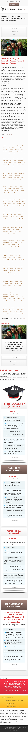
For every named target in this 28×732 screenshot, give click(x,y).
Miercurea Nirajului (6, 227)
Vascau (18, 307)
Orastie (9, 244)
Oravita (13, 244)
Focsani (9, 203)
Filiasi (23, 201)
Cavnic (4, 179)
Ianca (23, 212)
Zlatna (23, 313)
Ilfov (11, 214)
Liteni (14, 218)
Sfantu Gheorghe (20, 274)
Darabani (4, 192)
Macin (13, 220)
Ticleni (10, 298)
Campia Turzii (21, 173)
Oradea (4, 244)
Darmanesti (10, 192)
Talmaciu (19, 285)
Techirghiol (12, 296)
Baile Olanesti (19, 151)
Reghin (13, 261)
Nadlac (14, 233)
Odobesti (23, 240)
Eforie (10, 199)
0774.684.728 (11, 1)
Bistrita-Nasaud (5, 160)
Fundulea (19, 203)
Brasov (14, 164)
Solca (21, 281)
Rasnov (4, 261)
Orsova (18, 244)
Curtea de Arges (5, 190)
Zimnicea (18, 313)
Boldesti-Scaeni (20, 160)
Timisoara (18, 298)
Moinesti (17, 229)
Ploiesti (15, 253)
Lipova (10, 218)
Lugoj (4, 220)
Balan (15, 153)
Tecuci (18, 296)
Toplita (7, 300)
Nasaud (19, 233)
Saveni (15, 272)
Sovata (11, 283)
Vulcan (4, 313)
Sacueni (8, 266)
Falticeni (24, 199)
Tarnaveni (11, 294)
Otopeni (10, 246)
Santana (19, 270)
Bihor (17, 158)
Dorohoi (13, 194)
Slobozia (16, 281)
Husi (14, 212)
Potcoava (4, 257)
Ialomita (18, 212)
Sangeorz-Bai (5, 270)
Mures (20, 231)
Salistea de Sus (5, 268)
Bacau (13, 147)
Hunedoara (9, 212)
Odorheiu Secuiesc (6, 242)
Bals (24, 153)
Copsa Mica (10, 186)
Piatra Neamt (5, 253)
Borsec (15, 162)
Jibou (17, 216)
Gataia (8, 205)
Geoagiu (13, 205)
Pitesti (10, 253)
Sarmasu (4, 272)
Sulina (14, 285)
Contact (19, 1)
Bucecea (9, 166)
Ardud (13, 145)
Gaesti (24, 203)
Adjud (8, 140)
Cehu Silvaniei (15, 179)
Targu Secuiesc (5, 294)
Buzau (4, 171)
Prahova (9, 257)
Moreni (11, 231)
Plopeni (20, 253)
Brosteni (4, 166)
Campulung (10, 175)
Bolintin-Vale (5, 162)
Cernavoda (22, 179)
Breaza (18, 164)
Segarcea (9, 274)
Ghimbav (4, 207)
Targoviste (9, 287)
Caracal (4, 177)
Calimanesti (10, 173)
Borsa (10, 162)
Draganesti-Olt (19, 194)
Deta (18, 192)
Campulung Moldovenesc (18, 175)
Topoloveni (13, 300)
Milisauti (4, 229)
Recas (9, 261)
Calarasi (4, 173)
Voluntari (15, 311)
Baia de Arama (19, 147)
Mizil (13, 229)
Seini (14, 274)
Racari (4, 259)
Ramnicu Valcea (22, 259)
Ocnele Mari (18, 240)
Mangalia (22, 220)
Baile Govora (5, 151)
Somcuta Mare (5, 283)
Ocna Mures (5, 240)
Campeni (15, 173)
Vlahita (11, 311)
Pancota (4, 248)
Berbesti (4, 158)
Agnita (12, 140)
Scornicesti (20, 272)
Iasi (3, 214)
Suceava (9, 285)
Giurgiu (9, 207)
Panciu (19, 246)
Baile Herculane (12, 151)
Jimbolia (21, 216)
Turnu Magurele (5, 302)
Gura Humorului (19, 207)
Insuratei (19, 214)
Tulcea (18, 300)
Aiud (17, 140)
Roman (22, 261)
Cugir (22, 188)
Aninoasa (4, 145)
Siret (15, 279)
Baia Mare (11, 149)
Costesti (21, 186)
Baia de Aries (5, 149)
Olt (11, 242)
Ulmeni (11, 302)
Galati (4, 205)
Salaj (13, 266)
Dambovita (22, 190)
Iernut (7, 214)
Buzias (8, 171)
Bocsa (15, 160)
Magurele (17, 220)
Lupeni (8, 220)
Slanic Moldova (5, 281)
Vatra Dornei (5, 309)
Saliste (22, 266)
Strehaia (4, 285)
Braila (9, 164)
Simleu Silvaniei (5, 279)
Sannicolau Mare (12, 270)
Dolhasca (4, 194)
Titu (3, 300)
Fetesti (8, 201)
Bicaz (13, 158)
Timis (14, 298)
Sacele (4, 266)
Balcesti (20, 153)
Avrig (22, 145)
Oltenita (16, 242)
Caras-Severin (16, 177)
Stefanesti (16, 283)
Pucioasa (20, 257)
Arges (18, 145)
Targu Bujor (16, 287)
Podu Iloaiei (5, 255)
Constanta (4, 186)
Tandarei (4, 287)
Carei (22, 177)
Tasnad (17, 294)
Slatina (11, 281)
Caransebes (10, 177)
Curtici (12, 190)
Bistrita (22, 158)
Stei (21, 283)
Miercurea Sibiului (14, 227)
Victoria (17, 309)
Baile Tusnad (10, 153)
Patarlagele (21, 248)
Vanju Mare (12, 307)
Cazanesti (9, 179)
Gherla (24, 205)
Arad (9, 145)
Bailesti (4, 153)
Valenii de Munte (5, 307)
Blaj (10, 160)
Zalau (8, 313)
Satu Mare (10, 272)
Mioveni (9, 229)
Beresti (9, 158)
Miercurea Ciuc (15, 225)
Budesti (20, 166)
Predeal (14, 257)
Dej (14, 192)
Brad (24, 162)
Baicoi (22, 149)
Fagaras (14, 199)
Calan (23, 171)
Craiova (9, 188)
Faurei (4, 201)
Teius (22, 296)
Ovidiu (15, 246)
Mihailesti (20, 227)
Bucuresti (14, 166)
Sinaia (11, 279)
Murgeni (9, 233)
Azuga (4, 147)
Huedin (4, 212)
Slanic (20, 279)
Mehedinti (9, 225)
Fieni (12, 201)
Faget (19, 199)
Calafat (18, 171)
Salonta (11, 268)
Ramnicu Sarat (14, 259)
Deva (22, 192)
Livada (19, 218)
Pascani (15, 248)
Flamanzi (4, 203)
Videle (22, 309)
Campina (4, 175)
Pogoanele (11, 255)
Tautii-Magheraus (5, 296)
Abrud (4, 140)
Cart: (12, 4)
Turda (22, 300)
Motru (15, 231)
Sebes (4, 274)
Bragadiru (4, 164)
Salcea (18, 266)
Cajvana (13, 171)
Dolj (8, 194)
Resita (18, 261)
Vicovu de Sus (11, 309)
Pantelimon (10, 248)
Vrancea (21, 311)
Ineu (15, 214)
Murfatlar (4, 233)
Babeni (8, 147)
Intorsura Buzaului (6, 216)
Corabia (16, 186)
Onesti (21, 242)
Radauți (8, 259)
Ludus (23, 218)
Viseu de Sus (5, 311)
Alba (20, 140)
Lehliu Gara (5, 218)
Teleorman (4, 298)
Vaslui (23, 307)
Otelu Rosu (5, 246)
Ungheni (16, 302)
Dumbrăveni (5, 199)
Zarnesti (13, 313)
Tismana (24, 298)
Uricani (21, 302)
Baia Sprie (17, 149)
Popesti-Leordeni (18, 255)
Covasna (4, 188)
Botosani (19, 162)
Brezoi (23, 164)
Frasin (14, 203)
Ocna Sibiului (11, 240)
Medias (4, 225)
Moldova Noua (5, 231)
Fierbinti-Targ (18, 201)
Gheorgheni (19, 205)
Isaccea (12, 216)
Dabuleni (16, 190)
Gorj (13, 207)
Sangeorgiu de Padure (19, 268)
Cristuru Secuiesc (16, 188)
